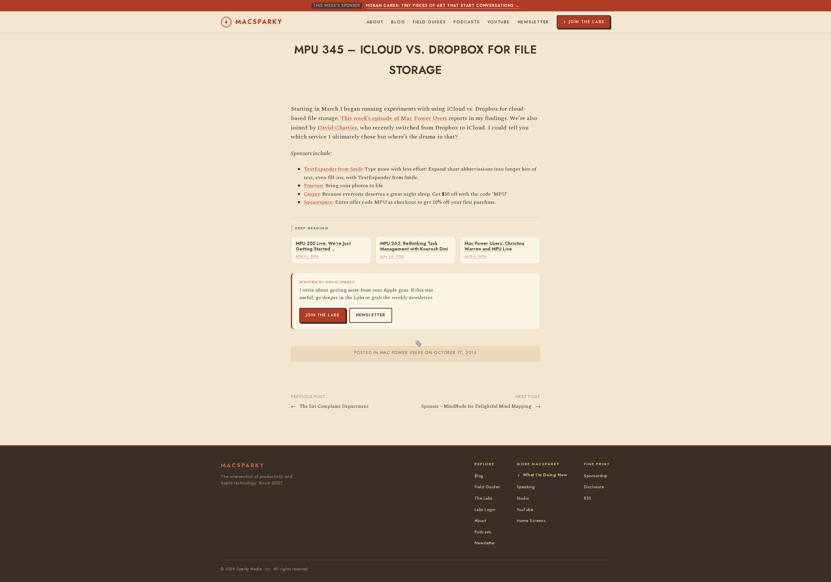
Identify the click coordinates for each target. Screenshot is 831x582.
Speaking (526, 487)
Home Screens (531, 520)
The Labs (483, 498)
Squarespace (318, 202)
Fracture (314, 185)
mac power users (401, 352)
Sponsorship (595, 476)
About (375, 22)
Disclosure (594, 487)
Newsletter (371, 315)
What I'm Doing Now (545, 475)
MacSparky (259, 22)
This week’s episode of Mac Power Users (394, 118)
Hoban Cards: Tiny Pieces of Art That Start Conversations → (442, 5)
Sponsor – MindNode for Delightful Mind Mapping (480, 406)
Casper (312, 194)
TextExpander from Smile (333, 169)
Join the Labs (323, 315)
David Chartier (337, 127)
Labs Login (485, 509)
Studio (523, 498)
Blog (398, 22)
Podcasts (466, 22)
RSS (587, 498)
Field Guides (429, 22)
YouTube (499, 22)
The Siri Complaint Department (330, 406)
